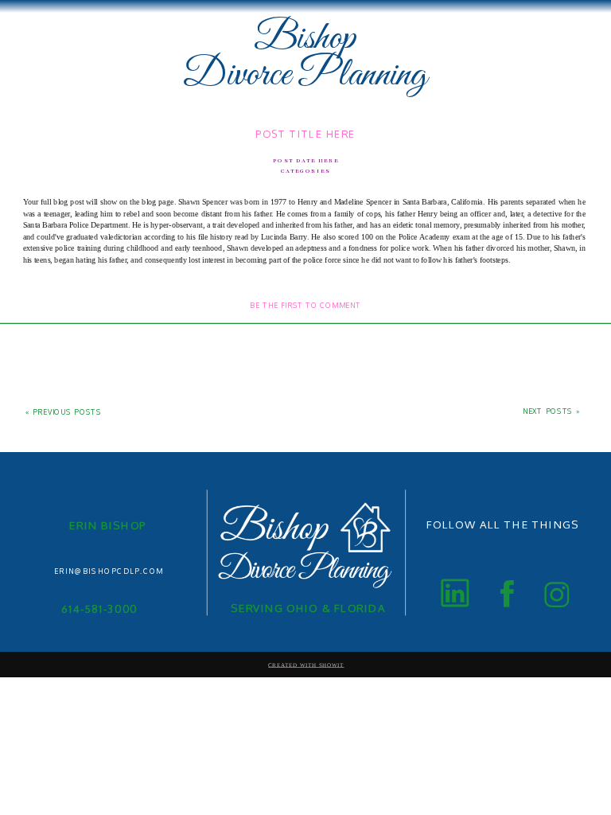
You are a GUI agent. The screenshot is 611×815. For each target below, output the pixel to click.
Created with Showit (306, 664)
